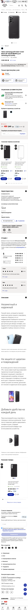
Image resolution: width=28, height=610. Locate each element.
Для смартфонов (16, 9)
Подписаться (14, 534)
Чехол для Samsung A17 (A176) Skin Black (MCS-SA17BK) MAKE (6, 164)
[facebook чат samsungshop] (2, 548)
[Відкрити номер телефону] (26, 5)
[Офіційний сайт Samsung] (4, 598)
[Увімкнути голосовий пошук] (19, 5)
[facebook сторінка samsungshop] (11, 592)
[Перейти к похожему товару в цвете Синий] (7, 159)
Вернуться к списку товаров (14, 502)
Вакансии (5, 561)
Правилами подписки (8, 531)
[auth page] (8, 608)
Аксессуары (8, 9)
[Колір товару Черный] (2, 48)
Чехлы (22, 9)
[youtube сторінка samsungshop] (9, 548)
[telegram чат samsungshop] (16, 548)
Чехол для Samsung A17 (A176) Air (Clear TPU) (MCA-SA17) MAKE (20, 164)
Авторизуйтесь (8, 103)
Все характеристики (8, 220)
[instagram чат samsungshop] (6, 548)
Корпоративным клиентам (9, 558)
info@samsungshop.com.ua (8, 586)
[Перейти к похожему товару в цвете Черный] (6, 159)
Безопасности (21, 529)
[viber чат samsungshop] (7, 592)
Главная (3, 9)
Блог (4, 556)
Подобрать (22, 133)
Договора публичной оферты (10, 529)
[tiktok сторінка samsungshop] (13, 548)
